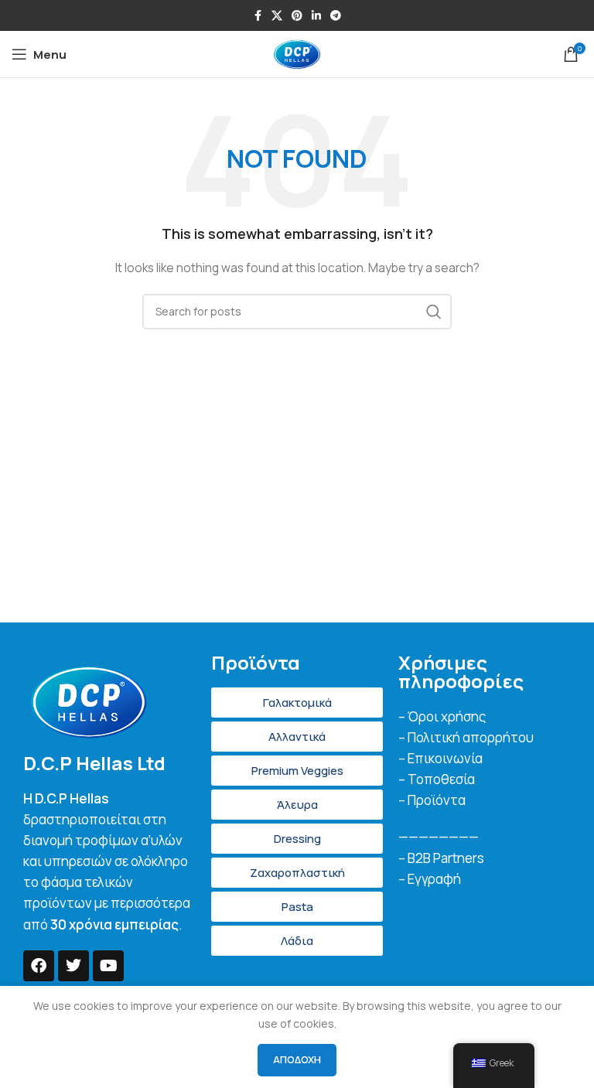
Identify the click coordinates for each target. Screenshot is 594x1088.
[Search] (434, 311)
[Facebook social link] (257, 15)
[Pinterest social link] (297, 15)
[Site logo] (297, 53)
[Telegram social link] (336, 15)
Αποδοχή (297, 1059)
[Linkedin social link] (316, 15)
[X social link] (277, 15)
